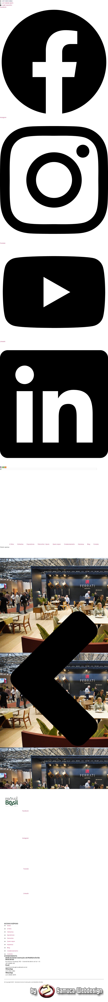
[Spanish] (5, 467)
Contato (96, 544)
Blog (88, 544)
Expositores (30, 544)
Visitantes (20, 544)
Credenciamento (69, 544)
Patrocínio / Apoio (43, 544)
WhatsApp (9, 969)
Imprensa (81, 544)
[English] (1, 467)
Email (7, 965)
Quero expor (57, 544)
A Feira (11, 544)
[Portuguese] (3, 467)
